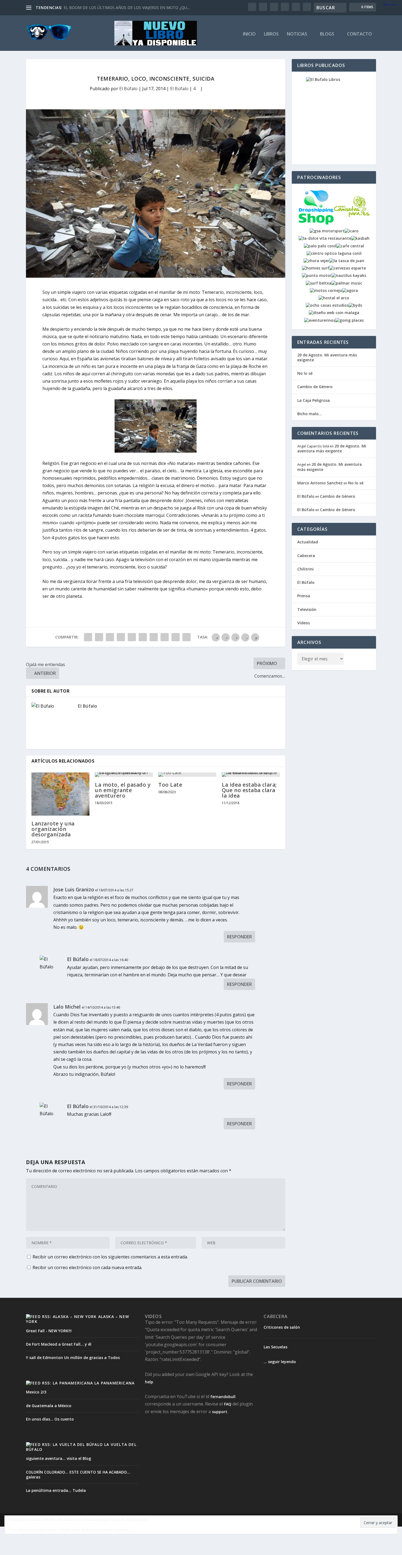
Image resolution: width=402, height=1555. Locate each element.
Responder (239, 937)
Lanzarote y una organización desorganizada (53, 829)
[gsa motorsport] (327, 230)
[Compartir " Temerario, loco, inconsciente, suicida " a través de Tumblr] (120, 637)
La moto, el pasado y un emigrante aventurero (122, 790)
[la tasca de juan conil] (346, 260)
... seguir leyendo (280, 1361)
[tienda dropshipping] (316, 223)
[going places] (349, 320)
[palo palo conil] (320, 245)
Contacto (359, 34)
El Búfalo (128, 89)
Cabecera (306, 555)
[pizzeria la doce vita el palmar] (325, 238)
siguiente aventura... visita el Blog (58, 1458)
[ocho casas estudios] (327, 305)
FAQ (227, 1404)
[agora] (350, 290)
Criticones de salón (282, 1327)
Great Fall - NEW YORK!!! (49, 1330)
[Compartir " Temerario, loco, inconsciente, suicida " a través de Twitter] (99, 637)
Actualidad (307, 541)
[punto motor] (316, 275)
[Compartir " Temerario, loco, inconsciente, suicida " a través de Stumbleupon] (164, 637)
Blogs (327, 34)
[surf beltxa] (318, 283)
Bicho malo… (309, 413)
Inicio (249, 34)
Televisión (306, 609)
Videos (303, 622)
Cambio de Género (315, 386)
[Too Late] (187, 774)
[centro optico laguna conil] (334, 253)
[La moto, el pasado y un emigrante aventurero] (124, 774)
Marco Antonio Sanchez (320, 482)
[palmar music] (346, 283)
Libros (271, 34)
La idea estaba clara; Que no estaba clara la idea (249, 790)
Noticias (297, 34)
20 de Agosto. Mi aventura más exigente (327, 357)
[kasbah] (360, 238)
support (219, 1411)
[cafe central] (350, 245)
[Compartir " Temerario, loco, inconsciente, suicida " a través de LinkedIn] (142, 637)
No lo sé (305, 373)
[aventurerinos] (319, 320)
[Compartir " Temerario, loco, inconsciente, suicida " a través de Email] (175, 637)
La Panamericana (114, 1383)
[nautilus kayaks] (348, 275)
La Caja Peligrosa (313, 400)
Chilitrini (305, 569)
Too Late (170, 784)
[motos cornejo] (326, 290)
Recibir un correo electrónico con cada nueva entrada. (87, 1267)
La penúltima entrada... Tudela (56, 1490)
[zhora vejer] (316, 260)
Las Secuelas (275, 1347)
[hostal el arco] (334, 297)
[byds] (355, 305)
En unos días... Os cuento (50, 1419)
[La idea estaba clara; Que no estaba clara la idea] (251, 774)
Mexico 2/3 (36, 1392)
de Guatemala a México (48, 1405)
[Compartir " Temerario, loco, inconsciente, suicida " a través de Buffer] (153, 637)
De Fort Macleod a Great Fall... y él (58, 1344)
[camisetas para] (352, 223)
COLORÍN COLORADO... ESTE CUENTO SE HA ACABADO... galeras (78, 1474)
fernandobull (222, 1396)
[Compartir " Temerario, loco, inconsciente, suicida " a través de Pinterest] (131, 637)
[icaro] (352, 230)
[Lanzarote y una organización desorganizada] (60, 794)
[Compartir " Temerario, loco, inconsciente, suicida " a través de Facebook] (88, 637)
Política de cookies (147, 1529)
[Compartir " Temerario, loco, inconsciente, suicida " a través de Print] (186, 637)
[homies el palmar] (315, 268)
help (149, 1381)
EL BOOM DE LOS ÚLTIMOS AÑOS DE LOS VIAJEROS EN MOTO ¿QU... (127, 7)
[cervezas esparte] (347, 268)
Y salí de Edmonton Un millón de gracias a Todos (73, 1357)
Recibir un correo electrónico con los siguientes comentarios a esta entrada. (110, 1257)
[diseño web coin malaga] (334, 312)
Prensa (303, 595)
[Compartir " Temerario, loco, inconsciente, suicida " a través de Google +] (109, 637)
